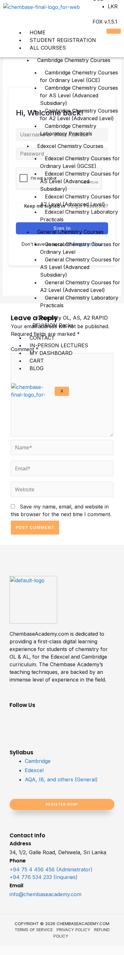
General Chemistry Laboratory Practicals (79, 301)
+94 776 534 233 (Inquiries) (44, 877)
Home (37, 32)
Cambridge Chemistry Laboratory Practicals (68, 130)
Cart (37, 360)
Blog (37, 368)
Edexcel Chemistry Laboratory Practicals (79, 216)
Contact (42, 338)
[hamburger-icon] (114, 31)
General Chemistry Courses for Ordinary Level (80, 248)
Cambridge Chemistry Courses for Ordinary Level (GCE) (79, 76)
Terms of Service (34, 929)
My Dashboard (51, 353)
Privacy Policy (73, 929)
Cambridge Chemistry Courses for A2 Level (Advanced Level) (79, 114)
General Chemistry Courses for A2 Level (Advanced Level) (80, 286)
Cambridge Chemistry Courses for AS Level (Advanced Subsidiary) (79, 95)
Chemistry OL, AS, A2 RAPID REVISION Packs (70, 322)
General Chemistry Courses (70, 232)
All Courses (48, 48)
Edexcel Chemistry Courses (70, 146)
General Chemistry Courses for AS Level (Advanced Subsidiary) (80, 267)
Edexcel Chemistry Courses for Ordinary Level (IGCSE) (80, 162)
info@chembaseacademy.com (45, 894)
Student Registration (63, 40)
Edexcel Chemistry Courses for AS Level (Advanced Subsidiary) (80, 181)
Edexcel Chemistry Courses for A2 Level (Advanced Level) (80, 200)
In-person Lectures (59, 345)
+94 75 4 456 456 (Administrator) (51, 869)
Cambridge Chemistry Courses (73, 60)
